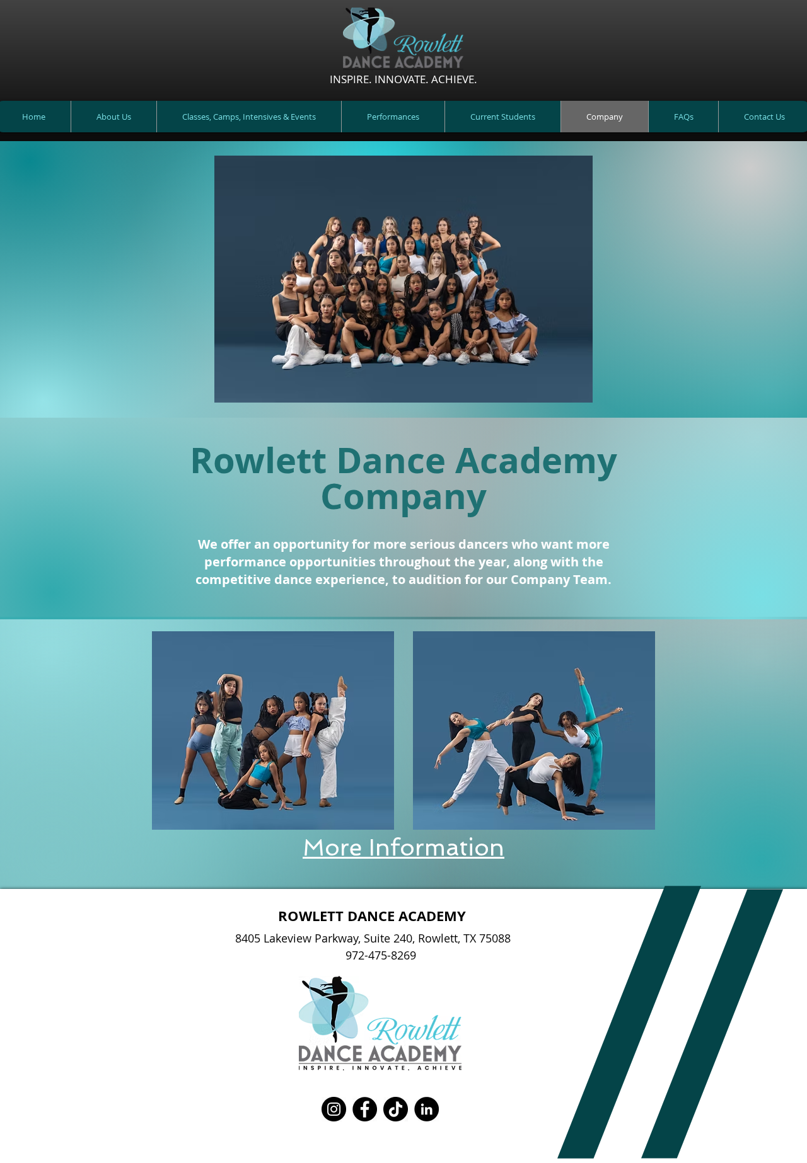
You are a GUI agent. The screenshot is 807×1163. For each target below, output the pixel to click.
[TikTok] (395, 1109)
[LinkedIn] (426, 1109)
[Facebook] (364, 1109)
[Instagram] (334, 1109)
